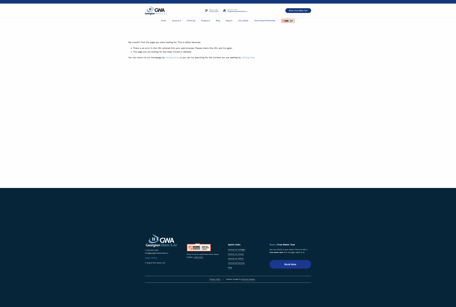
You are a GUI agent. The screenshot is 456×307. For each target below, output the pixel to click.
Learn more (198, 257)
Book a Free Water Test (298, 11)
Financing (191, 21)
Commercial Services (236, 263)
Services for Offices (236, 258)
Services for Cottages (236, 249)
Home (163, 21)
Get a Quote (243, 21)
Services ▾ (176, 21)
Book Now (290, 264)
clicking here (171, 57)
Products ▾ (205, 21)
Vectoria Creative (248, 279)
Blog (218, 21)
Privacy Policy (214, 279)
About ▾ (229, 21)
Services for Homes (236, 254)
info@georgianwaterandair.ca (237, 11)
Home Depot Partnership (264, 21)
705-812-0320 (213, 11)
